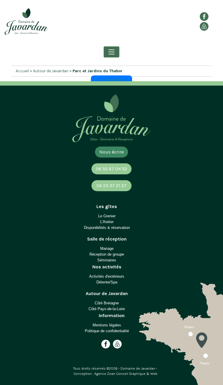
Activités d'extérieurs (106, 276)
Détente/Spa (106, 282)
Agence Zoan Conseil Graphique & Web (125, 374)
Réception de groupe (106, 254)
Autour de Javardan (51, 70)
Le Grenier (107, 216)
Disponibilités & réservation (107, 227)
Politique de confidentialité (107, 331)
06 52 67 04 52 (111, 168)
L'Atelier (107, 222)
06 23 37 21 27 (111, 185)
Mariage (107, 248)
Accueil (22, 70)
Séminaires (106, 260)
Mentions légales (107, 325)
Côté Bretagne (107, 303)
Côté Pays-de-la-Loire (107, 309)
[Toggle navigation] (111, 51)
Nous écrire (111, 152)
